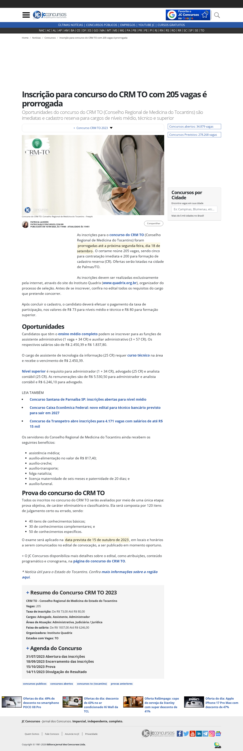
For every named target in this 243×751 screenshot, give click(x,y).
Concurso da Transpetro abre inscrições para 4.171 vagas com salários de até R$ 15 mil (96, 424)
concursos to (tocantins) (92, 683)
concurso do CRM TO (126, 234)
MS (115, 30)
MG (122, 30)
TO (202, 30)
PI (151, 30)
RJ (156, 30)
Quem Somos (32, 734)
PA (128, 30)
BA (72, 30)
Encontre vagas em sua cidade (187, 203)
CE (78, 30)
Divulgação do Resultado (56, 671)
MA (102, 30)
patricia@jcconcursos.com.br (47, 224)
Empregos (127, 25)
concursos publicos (34, 683)
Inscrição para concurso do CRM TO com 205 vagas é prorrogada (93, 37)
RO (173, 30)
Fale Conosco (52, 734)
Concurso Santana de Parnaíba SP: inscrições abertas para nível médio (88, 399)
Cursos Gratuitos (171, 25)
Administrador (79, 617)
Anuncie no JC (72, 734)
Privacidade (91, 734)
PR (140, 30)
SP (191, 30)
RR (179, 30)
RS (167, 30)
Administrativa (63, 622)
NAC (42, 30)
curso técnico (138, 355)
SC (185, 30)
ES (89, 30)
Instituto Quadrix (59, 633)
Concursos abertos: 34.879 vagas (191, 126)
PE (146, 30)
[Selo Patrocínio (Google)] (188, 15)
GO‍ (96, 30)
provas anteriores (122, 683)
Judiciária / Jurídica (88, 622)
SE (196, 30)
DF (84, 30)
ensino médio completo (78, 333)
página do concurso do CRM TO (99, 561)
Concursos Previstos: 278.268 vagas (193, 135)
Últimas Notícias (70, 25)
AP (60, 30)
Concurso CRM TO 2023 (90, 128)
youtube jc (146, 25)
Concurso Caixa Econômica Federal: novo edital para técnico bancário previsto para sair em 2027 (95, 410)
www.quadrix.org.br (120, 282)
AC (49, 30)
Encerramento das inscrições (60, 661)
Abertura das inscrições (55, 656)
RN (161, 30)
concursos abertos (61, 683)
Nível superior (34, 371)
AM (66, 30)
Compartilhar (153, 223)
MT (109, 30)
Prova (40, 666)
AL (54, 30)
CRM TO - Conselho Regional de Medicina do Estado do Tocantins (71, 601)
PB (134, 30)
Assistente (60, 617)
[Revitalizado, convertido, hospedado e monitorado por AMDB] (217, 745)
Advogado (44, 617)
